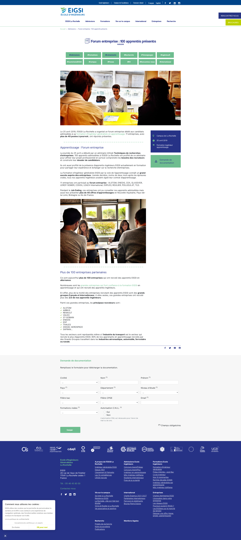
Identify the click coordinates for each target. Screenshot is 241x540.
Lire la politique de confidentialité (17, 519)
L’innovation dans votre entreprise (162, 499)
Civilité (63, 378)
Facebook (165, 348)
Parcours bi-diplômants (133, 501)
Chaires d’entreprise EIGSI (163, 496)
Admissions (90, 21)
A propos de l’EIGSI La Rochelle (104, 463)
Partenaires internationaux (134, 498)
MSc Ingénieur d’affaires (133, 475)
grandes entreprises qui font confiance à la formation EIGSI (109, 285)
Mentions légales (131, 521)
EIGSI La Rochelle (72, 21)
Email (144, 397)
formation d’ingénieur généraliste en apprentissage (100, 134)
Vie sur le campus (122, 21)
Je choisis (16, 527)
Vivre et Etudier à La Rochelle (107, 506)
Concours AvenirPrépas (133, 467)
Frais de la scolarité (132, 480)
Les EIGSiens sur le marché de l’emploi (164, 509)
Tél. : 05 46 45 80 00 (70, 483)
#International (165, 62)
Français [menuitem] (151, 3)
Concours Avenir (138, 3)
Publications (100, 529)
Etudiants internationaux (134, 478)
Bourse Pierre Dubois (132, 504)
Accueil (63, 29)
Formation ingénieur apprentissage (165, 146)
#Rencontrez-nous (147, 62)
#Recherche (129, 55)
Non (108, 415)
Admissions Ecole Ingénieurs (131, 463)
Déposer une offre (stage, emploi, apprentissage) (163, 514)
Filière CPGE (106, 398)
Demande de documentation (167, 161)
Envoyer (70, 430)
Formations (105, 21)
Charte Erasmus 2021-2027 (135, 496)
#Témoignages (147, 55)
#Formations (92, 55)
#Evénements (110, 55)
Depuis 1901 (100, 470)
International (141, 21)
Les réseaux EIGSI (160, 503)
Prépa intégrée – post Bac (163, 472)
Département (108, 387)
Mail (175, 348)
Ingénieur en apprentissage (135, 472)
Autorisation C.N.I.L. (111, 407)
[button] (5, 536)
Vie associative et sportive (105, 508)
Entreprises (156, 21)
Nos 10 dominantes (161, 477)
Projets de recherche (103, 524)
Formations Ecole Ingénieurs (160, 463)
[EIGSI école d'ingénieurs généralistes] (120, 12)
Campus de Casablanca (121, 3)
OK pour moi (42, 527)
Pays (63, 387)
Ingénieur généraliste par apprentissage (163, 483)
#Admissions (74, 55)
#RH (129, 62)
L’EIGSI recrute (101, 478)
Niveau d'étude (149, 387)
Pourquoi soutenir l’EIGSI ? (163, 506)
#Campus (92, 62)
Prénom (145, 377)
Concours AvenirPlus (132, 470)
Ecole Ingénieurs (104, 3)
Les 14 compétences (103, 475)
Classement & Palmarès (104, 472)
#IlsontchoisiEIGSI (74, 62)
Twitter (170, 348)
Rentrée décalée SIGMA (162, 480)
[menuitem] (151, 3)
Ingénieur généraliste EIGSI (106, 467)
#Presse (111, 62)
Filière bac (65, 398)
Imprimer (180, 348)
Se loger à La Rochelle (104, 496)
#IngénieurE (165, 55)
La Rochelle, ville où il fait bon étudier (107, 502)
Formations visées (70, 407)
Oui (108, 412)
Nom (104, 377)
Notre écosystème (102, 526)
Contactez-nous (68, 488)
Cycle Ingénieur (159, 475)
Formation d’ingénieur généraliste (161, 468)
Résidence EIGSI (101, 498)
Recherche (171, 21)
